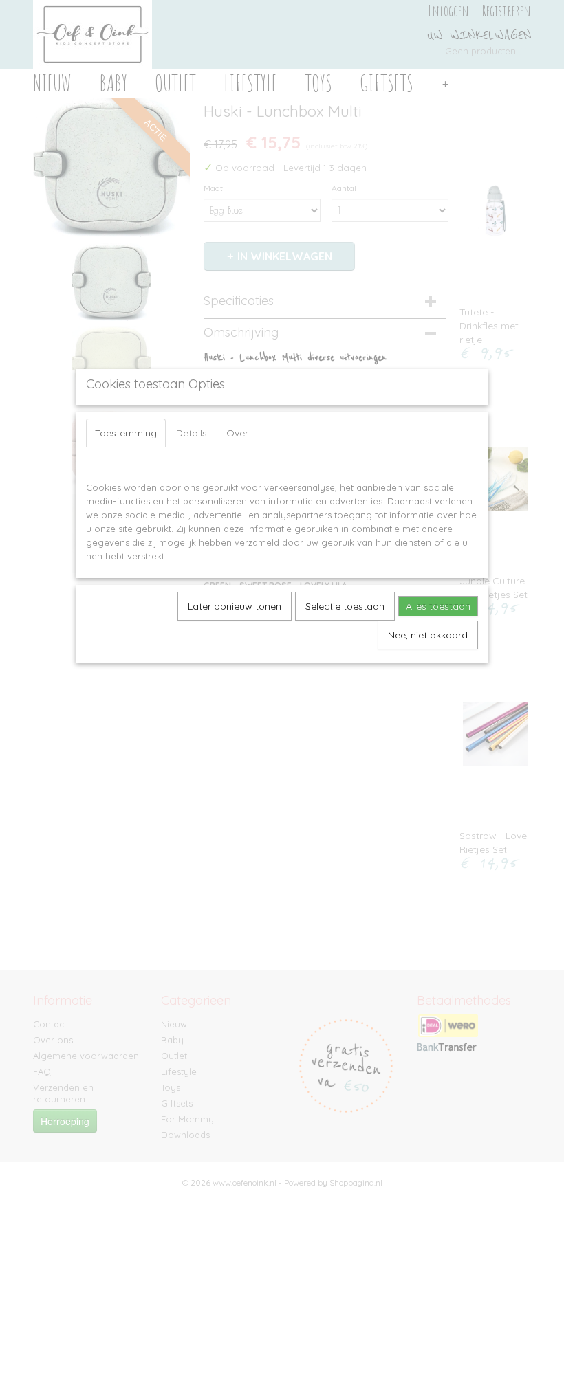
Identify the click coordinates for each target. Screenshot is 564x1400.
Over (237, 433)
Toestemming (126, 433)
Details (191, 433)
